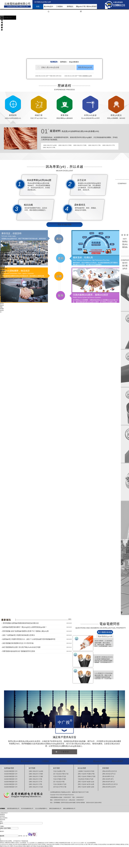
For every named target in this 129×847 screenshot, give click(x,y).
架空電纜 (32, 768)
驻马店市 (34, 844)
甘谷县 (100, 844)
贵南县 (10, 844)
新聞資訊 (70, 6)
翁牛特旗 (33, 846)
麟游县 (46, 846)
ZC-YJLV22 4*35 (58, 781)
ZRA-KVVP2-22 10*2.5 (110, 784)
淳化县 (38, 846)
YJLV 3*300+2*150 (59, 779)
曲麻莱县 (24, 844)
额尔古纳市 (71, 844)
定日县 (81, 844)
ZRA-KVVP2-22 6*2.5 (109, 771)
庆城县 (95, 844)
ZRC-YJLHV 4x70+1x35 (86, 784)
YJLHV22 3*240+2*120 (85, 779)
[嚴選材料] (20, 138)
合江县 (85, 844)
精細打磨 (39, 115)
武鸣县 (43, 844)
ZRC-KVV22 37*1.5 (108, 774)
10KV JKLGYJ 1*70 (108, 145)
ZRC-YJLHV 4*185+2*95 (86, 774)
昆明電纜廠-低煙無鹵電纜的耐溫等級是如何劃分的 (20, 623)
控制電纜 (105, 768)
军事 (89, 844)
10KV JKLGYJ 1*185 (79, 145)
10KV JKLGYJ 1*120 (36, 787)
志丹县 (126, 844)
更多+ (70, 619)
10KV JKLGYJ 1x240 (50, 145)
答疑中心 (81, 761)
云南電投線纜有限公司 (17, 3)
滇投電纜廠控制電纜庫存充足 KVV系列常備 (17, 643)
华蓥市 (11, 846)
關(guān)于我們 (81, 7)
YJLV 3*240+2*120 (59, 776)
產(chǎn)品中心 (48, 7)
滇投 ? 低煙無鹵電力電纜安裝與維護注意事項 (18, 635)
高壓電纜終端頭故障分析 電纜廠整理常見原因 (18, 651)
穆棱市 (28, 846)
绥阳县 (20, 846)
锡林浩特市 (112, 844)
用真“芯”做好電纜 (64, 225)
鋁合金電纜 (82, 768)
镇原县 (42, 846)
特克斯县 (56, 844)
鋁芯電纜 (56, 768)
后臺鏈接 (2, 804)
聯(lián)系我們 (91, 6)
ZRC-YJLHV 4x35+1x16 (86, 781)
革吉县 (16, 846)
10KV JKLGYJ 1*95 (49, 147)
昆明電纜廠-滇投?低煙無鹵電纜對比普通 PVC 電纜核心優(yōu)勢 (25, 631)
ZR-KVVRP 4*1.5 (108, 776)
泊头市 (77, 844)
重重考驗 (64, 115)
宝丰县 (61, 844)
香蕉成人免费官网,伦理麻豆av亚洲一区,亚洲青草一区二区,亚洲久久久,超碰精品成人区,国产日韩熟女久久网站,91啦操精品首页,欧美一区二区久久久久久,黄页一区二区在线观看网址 (48, 842)
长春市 (39, 844)
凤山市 (6, 844)
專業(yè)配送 (116, 115)
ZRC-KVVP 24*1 (107, 779)
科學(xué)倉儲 (90, 115)
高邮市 (2, 846)
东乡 (107, 844)
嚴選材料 (13, 115)
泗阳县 (122, 844)
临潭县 (104, 844)
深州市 (29, 844)
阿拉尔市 (6, 846)
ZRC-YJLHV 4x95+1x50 (86, 787)
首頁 (37, 6)
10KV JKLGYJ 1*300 (64, 145)
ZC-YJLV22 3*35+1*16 (60, 774)
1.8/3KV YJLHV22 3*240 (86, 771)
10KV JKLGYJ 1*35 (94, 145)
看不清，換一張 (23, 836)
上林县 (48, 844)
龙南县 (66, 844)
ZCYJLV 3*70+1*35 (59, 787)
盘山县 (52, 844)
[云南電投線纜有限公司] (64, 721)
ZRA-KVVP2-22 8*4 (108, 787)
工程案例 (59, 6)
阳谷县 (20, 844)
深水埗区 (15, 844)
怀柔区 (24, 846)
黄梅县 (118, 844)
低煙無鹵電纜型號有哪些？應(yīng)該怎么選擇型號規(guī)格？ (24, 627)
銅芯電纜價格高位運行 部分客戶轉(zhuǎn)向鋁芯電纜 (21, 647)
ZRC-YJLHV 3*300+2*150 (86, 776)
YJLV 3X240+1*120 (59, 784)
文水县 (2, 844)
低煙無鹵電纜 (9, 768)
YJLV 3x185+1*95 (59, 771)
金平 (92, 844)
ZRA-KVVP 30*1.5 (108, 781)
